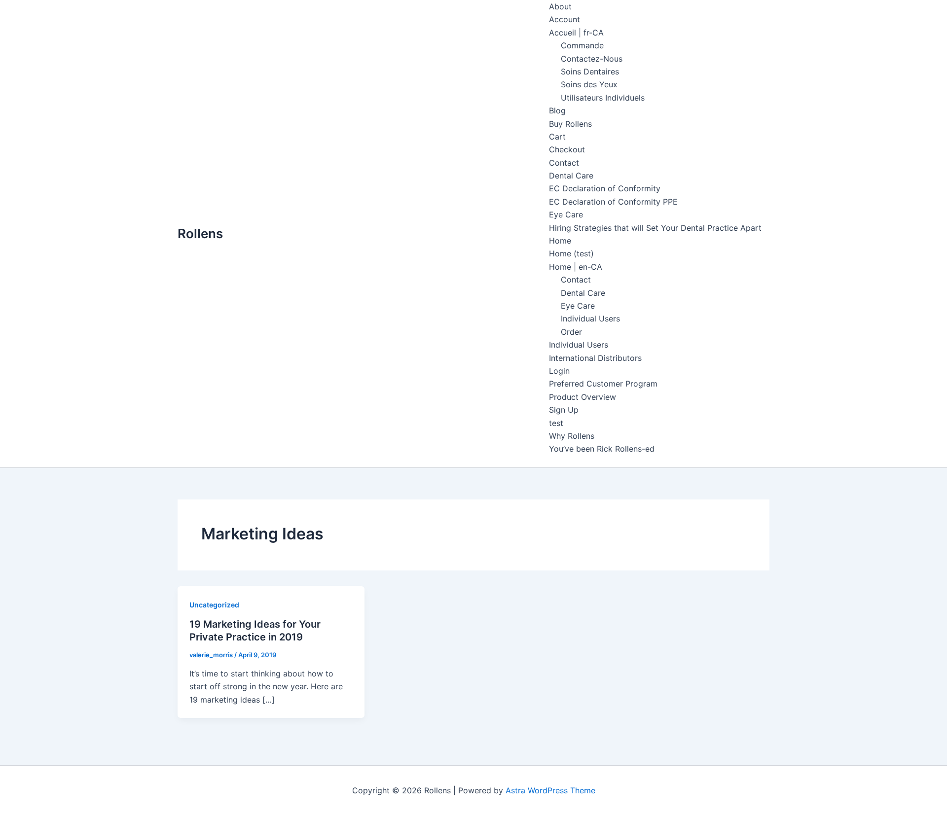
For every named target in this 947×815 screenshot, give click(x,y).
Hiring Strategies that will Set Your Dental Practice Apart (655, 228)
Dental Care (571, 175)
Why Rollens (571, 436)
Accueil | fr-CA (576, 32)
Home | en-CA (575, 267)
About (560, 6)
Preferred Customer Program (603, 384)
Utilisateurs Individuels (603, 98)
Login (559, 371)
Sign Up (564, 410)
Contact (564, 163)
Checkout (567, 149)
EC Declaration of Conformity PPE (613, 202)
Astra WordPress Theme (550, 790)
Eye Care (566, 214)
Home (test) (571, 253)
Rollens (200, 233)
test (556, 423)
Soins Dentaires (590, 71)
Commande (582, 45)
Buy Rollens (570, 124)
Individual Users (590, 318)
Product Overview (582, 397)
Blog (557, 110)
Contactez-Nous (591, 59)
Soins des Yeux (589, 84)
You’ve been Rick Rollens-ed (602, 449)
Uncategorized (214, 605)
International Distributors (595, 358)
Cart (557, 137)
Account (564, 19)
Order (571, 332)
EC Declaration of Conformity (604, 188)
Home (560, 241)
